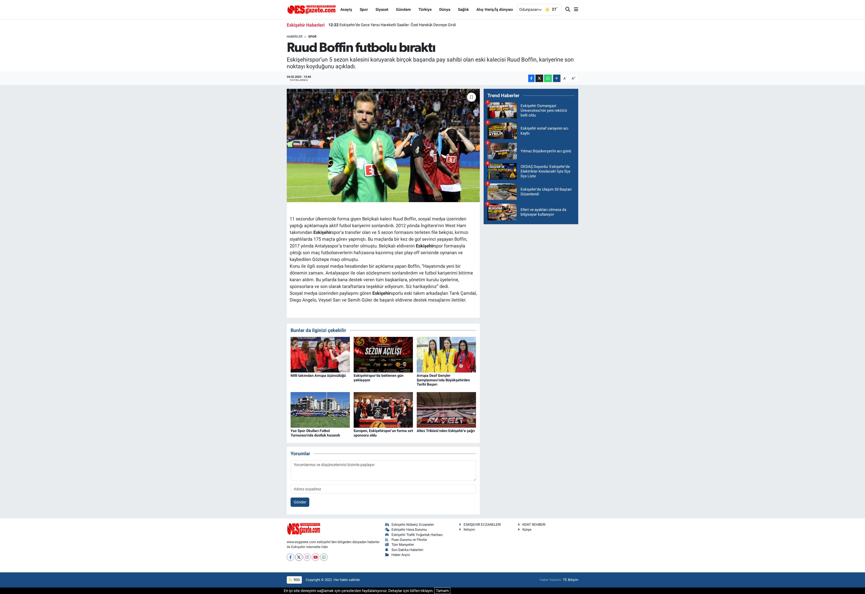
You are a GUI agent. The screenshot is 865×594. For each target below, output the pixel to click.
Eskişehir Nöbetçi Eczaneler (413, 525)
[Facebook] (290, 557)
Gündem (403, 9)
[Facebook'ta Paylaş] (531, 78)
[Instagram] (307, 557)
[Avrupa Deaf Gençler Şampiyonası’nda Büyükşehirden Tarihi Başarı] (446, 354)
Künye (526, 530)
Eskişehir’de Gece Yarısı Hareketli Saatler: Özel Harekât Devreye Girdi (392, 25)
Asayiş (346, 9)
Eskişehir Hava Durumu (409, 530)
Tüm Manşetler (403, 545)
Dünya (444, 9)
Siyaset (382, 9)
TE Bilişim (570, 580)
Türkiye (425, 9)
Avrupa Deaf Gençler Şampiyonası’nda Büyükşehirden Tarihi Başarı (443, 379)
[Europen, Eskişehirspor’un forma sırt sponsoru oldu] (383, 409)
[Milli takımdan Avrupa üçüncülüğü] (320, 354)
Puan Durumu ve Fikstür (409, 540)
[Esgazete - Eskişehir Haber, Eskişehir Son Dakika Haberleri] (311, 9)
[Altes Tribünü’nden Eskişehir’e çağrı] (446, 409)
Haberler (295, 36)
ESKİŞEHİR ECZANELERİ (482, 525)
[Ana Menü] (574, 9)
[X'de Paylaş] (539, 78)
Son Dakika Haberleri (407, 550)
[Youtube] (315, 557)
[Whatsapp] (324, 557)
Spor (364, 9)
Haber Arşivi (401, 555)
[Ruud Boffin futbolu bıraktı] (383, 145)
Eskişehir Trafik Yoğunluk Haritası (417, 535)
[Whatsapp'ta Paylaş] (548, 78)
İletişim (469, 530)
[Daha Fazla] (556, 78)
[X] (299, 557)
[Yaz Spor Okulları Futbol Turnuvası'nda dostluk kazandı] (320, 409)
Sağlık (463, 9)
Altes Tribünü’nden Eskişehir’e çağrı (446, 431)
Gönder (300, 502)
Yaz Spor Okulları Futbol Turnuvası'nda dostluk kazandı (315, 433)
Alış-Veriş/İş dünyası (494, 9)
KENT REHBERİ (533, 525)
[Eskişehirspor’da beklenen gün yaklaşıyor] (383, 354)
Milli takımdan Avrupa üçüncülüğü (318, 375)
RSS (296, 580)
